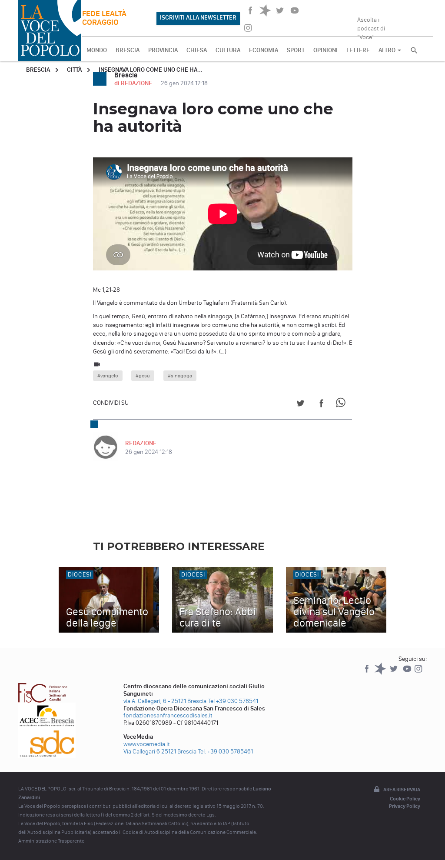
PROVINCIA (163, 50)
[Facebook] (367, 673)
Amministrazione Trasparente (51, 841)
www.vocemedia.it (146, 744)
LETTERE (358, 50)
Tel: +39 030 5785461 (225, 751)
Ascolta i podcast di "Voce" (371, 25)
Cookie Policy (405, 799)
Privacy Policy (404, 806)
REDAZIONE (140, 443)
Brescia (38, 69)
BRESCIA (127, 50)
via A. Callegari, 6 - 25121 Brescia (164, 701)
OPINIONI (325, 50)
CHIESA (196, 50)
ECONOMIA (263, 50)
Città (74, 69)
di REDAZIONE (133, 83)
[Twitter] (394, 673)
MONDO (96, 50)
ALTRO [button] (388, 50)
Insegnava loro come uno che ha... (151, 69)
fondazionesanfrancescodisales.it (168, 715)
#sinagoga (180, 376)
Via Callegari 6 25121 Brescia (159, 751)
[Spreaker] (381, 673)
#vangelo (107, 376)
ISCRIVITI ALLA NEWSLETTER (198, 17)
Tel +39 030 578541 (233, 701)
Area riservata (401, 790)
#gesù (143, 376)
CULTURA (228, 50)
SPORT (296, 50)
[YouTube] (408, 673)
